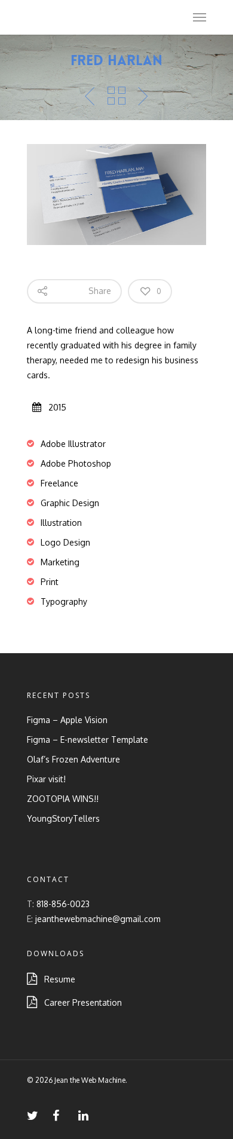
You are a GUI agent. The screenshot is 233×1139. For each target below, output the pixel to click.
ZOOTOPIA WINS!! (63, 799)
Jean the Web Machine (90, 16)
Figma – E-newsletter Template (87, 739)
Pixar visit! (46, 779)
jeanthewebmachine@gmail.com (98, 919)
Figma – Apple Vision (67, 720)
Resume (56, 979)
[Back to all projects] (116, 96)
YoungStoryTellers (63, 818)
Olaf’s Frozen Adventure (73, 759)
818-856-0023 (63, 904)
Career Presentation (79, 1002)
